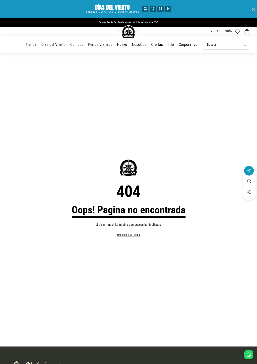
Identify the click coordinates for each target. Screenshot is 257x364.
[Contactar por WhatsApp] (248, 354)
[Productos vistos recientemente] (249, 181)
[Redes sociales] (249, 170)
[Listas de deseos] (237, 31)
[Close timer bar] (253, 9)
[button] (246, 31)
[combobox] (226, 44)
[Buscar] (244, 44)
